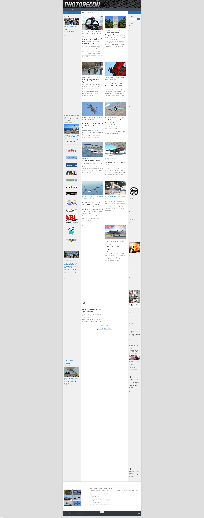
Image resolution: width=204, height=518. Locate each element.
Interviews (84, 307)
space (89, 307)
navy (88, 158)
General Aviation (98, 31)
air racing (131, 345)
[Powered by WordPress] (69, 513)
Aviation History (109, 30)
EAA (75, 264)
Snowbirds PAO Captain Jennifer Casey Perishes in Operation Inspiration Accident (92, 41)
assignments (85, 196)
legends (135, 379)
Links (85, 9)
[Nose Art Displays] (71, 152)
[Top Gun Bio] (71, 174)
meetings (131, 332)
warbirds (116, 79)
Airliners (70, 260)
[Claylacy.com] (71, 188)
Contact (96, 9)
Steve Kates (102, 9)
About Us (74, 9)
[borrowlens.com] (71, 222)
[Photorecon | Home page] (82, 6)
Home (65, 9)
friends (101, 196)
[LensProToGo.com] (71, 212)
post (93, 198)
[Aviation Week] (71, 166)
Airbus (65, 260)
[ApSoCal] (72, 234)
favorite (66, 115)
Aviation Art (137, 345)
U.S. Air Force (90, 77)
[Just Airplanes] (71, 158)
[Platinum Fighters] (71, 195)
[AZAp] (71, 241)
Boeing (73, 263)
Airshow (84, 31)
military (99, 117)
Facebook (80, 9)
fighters (84, 77)
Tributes (84, 35)
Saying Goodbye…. (111, 199)
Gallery (85, 198)
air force (84, 117)
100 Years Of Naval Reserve (91, 161)
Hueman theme (81, 513)
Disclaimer (90, 9)
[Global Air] (71, 182)
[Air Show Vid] (71, 204)
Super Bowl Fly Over (69, 31)
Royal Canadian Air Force (88, 119)
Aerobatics (66, 258)
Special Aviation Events (96, 33)
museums (111, 79)
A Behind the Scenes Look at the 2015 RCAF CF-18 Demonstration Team (92, 125)
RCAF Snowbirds (86, 33)
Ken (73, 266)
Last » (109, 328)
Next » (105, 328)
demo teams (90, 31)
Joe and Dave (70, 28)
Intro (70, 9)
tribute (116, 196)
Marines (112, 117)
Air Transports (73, 258)
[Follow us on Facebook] (78, 12)
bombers (112, 77)
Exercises (91, 196)
